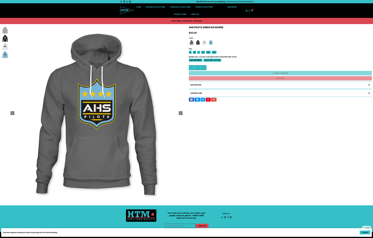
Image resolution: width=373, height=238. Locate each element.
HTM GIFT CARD (180, 14)
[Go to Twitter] (127, 2)
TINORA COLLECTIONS (204, 7)
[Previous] (12, 113)
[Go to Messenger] (197, 100)
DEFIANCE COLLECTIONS (155, 7)
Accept (365, 232)
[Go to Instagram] (124, 2)
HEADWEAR (232, 7)
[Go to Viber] (130, 2)
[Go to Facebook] (121, 2)
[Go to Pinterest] (208, 100)
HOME (138, 7)
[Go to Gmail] (214, 100)
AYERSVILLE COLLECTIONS (180, 7)
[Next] (181, 113)
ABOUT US (195, 14)
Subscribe (202, 226)
